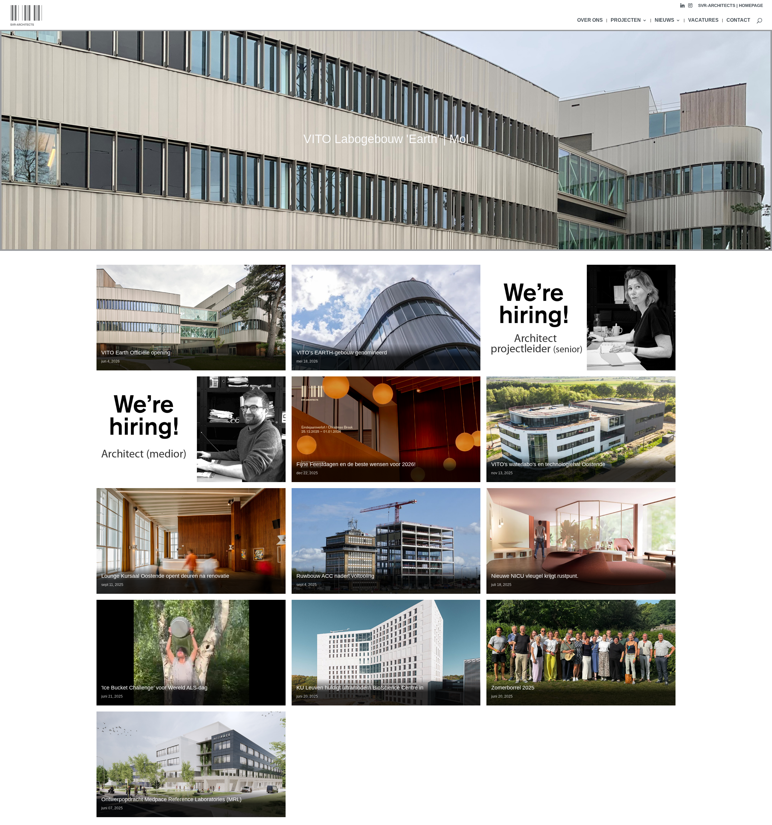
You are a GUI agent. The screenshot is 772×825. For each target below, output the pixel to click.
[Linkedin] (682, 7)
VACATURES (703, 20)
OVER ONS (590, 20)
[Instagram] (690, 7)
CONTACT (738, 20)
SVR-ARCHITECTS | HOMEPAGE (730, 5)
